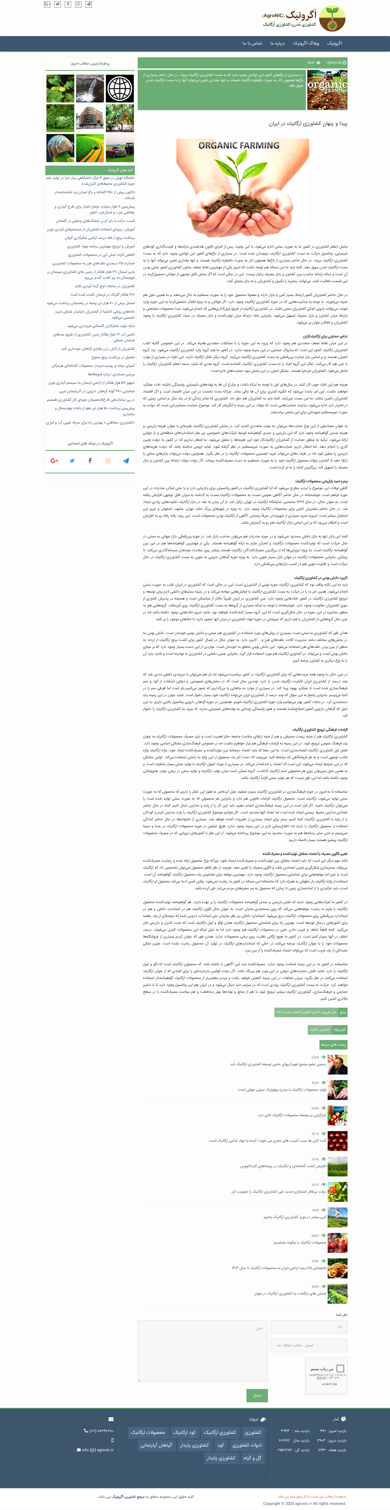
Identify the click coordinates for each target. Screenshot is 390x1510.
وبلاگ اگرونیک (306, 43)
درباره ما (277, 43)
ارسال (257, 1396)
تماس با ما (252, 43)
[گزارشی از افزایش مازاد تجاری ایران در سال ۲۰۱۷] (120, 88)
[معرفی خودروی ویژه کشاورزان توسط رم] (120, 148)
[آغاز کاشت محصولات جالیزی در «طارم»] (60, 118)
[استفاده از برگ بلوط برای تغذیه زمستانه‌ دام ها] (60, 88)
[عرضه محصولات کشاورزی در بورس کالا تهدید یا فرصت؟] (90, 118)
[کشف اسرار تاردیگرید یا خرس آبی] (60, 148)
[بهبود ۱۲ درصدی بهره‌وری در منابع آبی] (90, 88)
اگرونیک (334, 43)
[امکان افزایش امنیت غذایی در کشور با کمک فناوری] (90, 148)
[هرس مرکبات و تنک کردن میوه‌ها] (120, 118)
